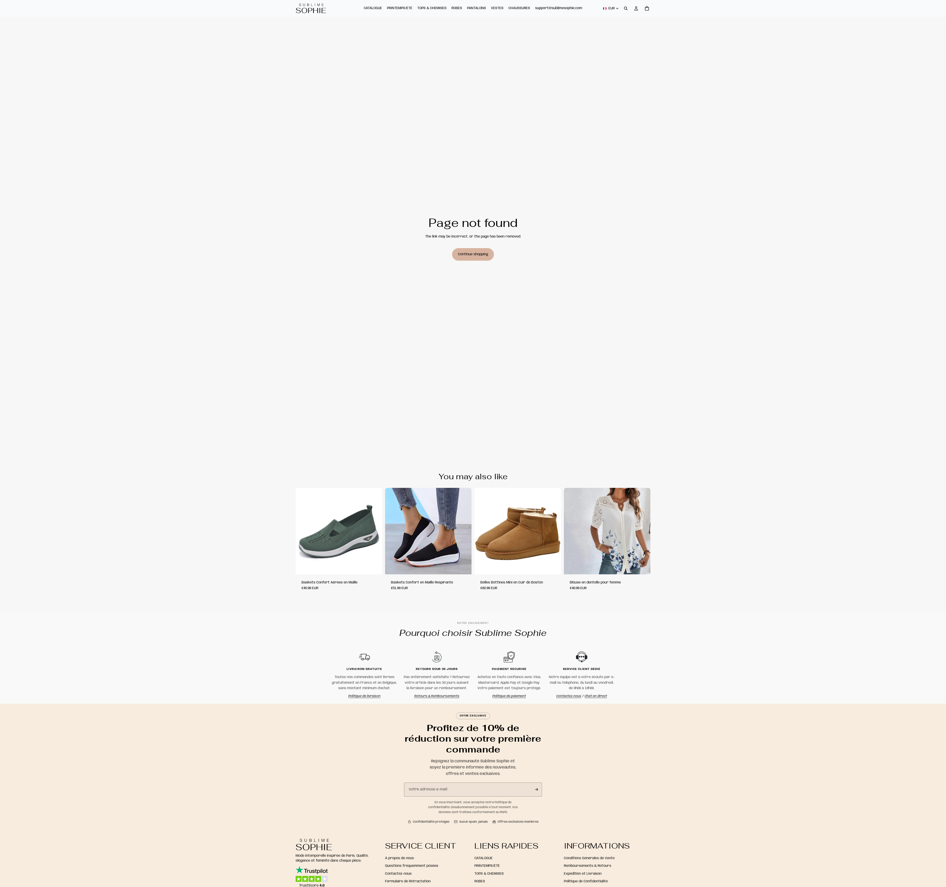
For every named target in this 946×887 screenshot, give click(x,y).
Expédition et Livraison (583, 873)
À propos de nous (399, 858)
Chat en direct (596, 696)
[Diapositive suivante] (464, 531)
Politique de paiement (509, 696)
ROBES (479, 881)
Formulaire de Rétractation (408, 881)
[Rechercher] (625, 8)
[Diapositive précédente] (392, 531)
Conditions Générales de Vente (589, 858)
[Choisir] (374, 566)
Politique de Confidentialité (586, 881)
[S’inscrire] (536, 789)
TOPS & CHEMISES (489, 873)
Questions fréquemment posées (411, 866)
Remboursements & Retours (587, 866)
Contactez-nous (568, 696)
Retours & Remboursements (436, 696)
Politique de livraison (364, 696)
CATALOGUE (483, 858)
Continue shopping (473, 254)
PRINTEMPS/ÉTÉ (487, 866)
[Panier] (647, 8)
